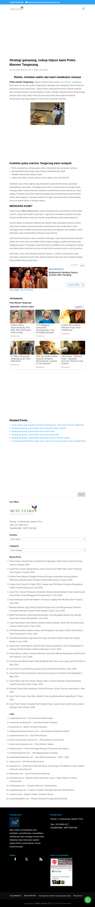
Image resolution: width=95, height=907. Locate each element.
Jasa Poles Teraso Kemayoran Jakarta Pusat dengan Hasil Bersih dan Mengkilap (45, 673)
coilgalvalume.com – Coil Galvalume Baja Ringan (31, 718)
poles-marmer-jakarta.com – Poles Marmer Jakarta (32, 744)
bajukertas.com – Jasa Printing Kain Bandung (30, 774)
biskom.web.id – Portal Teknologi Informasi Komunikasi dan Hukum (39, 749)
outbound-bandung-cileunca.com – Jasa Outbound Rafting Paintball (39, 731)
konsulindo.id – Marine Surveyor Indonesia (28, 727)
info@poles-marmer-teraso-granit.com (55, 896)
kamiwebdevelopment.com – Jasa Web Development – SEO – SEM (39, 757)
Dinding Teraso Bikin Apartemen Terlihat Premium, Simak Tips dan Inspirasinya (44, 689)
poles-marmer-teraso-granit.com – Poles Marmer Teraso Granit (37, 740)
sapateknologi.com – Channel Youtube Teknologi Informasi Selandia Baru (42, 790)
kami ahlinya (65, 82)
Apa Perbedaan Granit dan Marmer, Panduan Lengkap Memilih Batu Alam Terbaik (45, 600)
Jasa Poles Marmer (19, 70)
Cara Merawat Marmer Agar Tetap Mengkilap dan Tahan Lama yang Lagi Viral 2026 (46, 661)
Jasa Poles (43, 70)
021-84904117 (15, 896)
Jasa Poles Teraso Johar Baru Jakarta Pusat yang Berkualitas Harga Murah (43, 696)
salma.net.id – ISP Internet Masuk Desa (27, 761)
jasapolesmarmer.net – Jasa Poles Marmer (28, 735)
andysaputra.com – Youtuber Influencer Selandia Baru (33, 786)
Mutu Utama (41, 903)
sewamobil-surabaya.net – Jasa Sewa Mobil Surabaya (33, 722)
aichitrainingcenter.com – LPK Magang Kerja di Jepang (34, 753)
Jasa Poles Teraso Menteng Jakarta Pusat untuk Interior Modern (37, 669)
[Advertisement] (47, 28)
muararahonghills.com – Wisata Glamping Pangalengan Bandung (38, 799)
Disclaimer (77, 896)
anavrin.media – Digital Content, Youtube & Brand (31, 794)
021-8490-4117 (21, 525)
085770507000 (17, 2)
